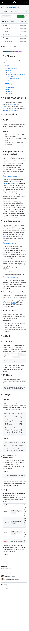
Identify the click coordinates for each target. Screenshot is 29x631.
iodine (12, 183)
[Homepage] (14, 2)
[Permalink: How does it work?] (1, 221)
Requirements (12, 81)
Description (8, 70)
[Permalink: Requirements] (1, 310)
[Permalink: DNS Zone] (1, 341)
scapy (4, 236)
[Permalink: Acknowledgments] (1, 98)
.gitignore (7, 28)
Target (10, 93)
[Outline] (27, 46)
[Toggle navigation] (2, 2)
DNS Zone (11, 85)
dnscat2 (5, 183)
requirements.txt (9, 41)
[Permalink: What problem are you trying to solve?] (1, 153)
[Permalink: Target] (1, 489)
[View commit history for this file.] (25, 21)
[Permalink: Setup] (1, 336)
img (6, 25)
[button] (24, 361)
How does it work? (13, 78)
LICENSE (7, 31)
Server (10, 91)
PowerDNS (13, 104)
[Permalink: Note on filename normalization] (1, 456)
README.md (8, 35)
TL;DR (9, 72)
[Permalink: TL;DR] (1, 120)
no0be (5, 7)
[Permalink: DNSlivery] (1, 56)
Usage (7, 89)
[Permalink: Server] (1, 400)
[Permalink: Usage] (1, 394)
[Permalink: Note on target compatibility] (1, 292)
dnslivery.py (8, 38)
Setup (7, 83)
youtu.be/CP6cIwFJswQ (10, 110)
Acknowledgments (11, 68)
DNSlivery (12, 7)
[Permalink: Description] (1, 115)
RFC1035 (20, 464)
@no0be (13, 303)
